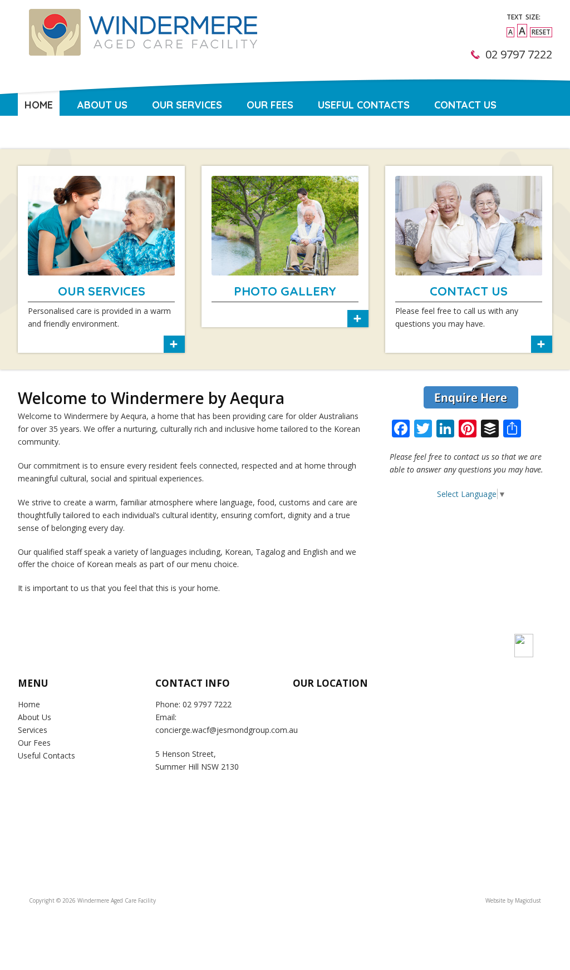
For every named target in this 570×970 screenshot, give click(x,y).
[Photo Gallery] (285, 225)
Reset (541, 32)
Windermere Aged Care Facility (141, 47)
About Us (102, 105)
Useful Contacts (364, 105)
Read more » (101, 259)
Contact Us (465, 105)
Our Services (187, 105)
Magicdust (528, 900)
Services (32, 730)
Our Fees (270, 105)
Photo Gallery (285, 291)
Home (38, 105)
